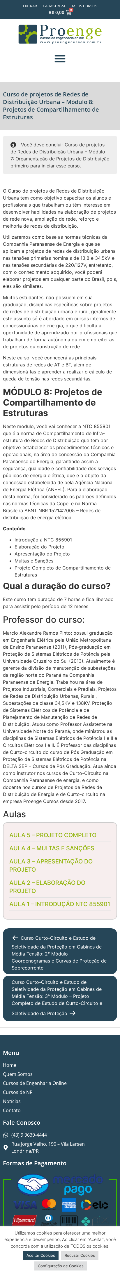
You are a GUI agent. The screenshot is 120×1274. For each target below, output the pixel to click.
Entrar (30, 5)
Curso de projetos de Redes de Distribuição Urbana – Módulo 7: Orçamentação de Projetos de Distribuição (60, 152)
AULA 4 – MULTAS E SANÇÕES (51, 848)
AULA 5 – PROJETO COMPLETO (52, 835)
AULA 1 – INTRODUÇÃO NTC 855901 (59, 904)
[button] (60, 58)
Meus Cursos (84, 5)
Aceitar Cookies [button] (41, 1255)
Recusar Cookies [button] (80, 1255)
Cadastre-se (54, 5)
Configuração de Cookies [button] (61, 1265)
